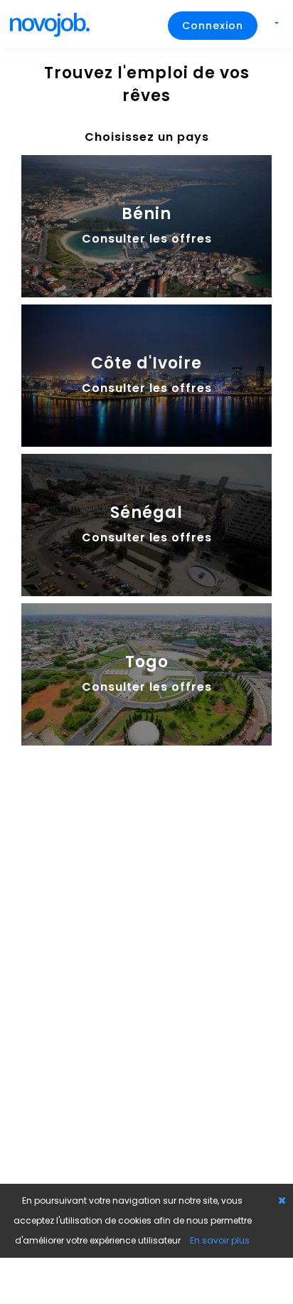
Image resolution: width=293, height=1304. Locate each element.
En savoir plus (220, 1240)
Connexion (212, 25)
